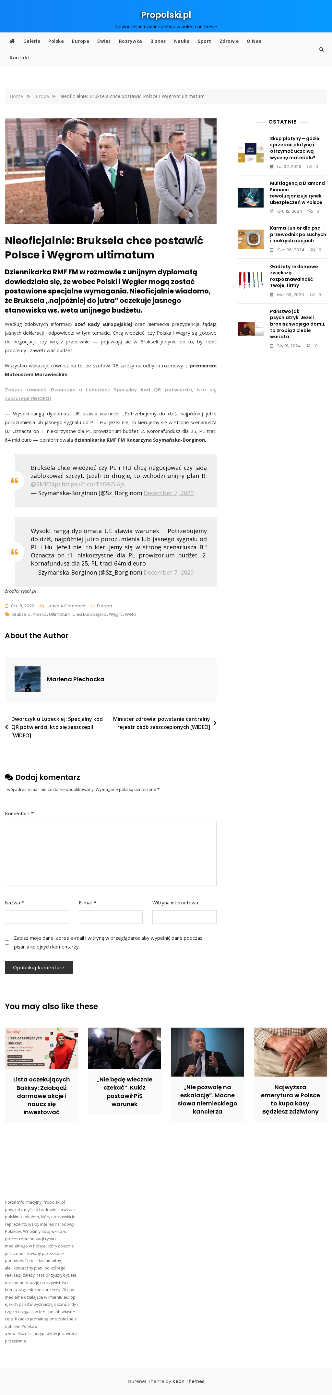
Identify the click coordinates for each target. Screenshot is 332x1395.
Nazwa (14, 902)
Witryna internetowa (175, 902)
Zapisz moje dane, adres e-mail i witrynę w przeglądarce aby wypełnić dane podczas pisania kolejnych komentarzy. (108, 942)
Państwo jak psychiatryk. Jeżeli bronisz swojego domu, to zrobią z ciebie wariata (298, 324)
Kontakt (20, 57)
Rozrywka (130, 41)
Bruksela (21, 614)
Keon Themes (188, 1381)
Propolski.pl (166, 15)
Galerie (32, 41)
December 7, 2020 (169, 493)
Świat (104, 41)
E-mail (87, 902)
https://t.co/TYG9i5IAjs (93, 484)
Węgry (116, 614)
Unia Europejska (90, 614)
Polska (56, 41)
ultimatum (59, 614)
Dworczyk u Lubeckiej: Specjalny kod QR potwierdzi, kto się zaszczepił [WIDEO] (57, 727)
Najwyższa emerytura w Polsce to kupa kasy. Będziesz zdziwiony (290, 1099)
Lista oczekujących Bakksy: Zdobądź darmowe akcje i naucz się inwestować (41, 1095)
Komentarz (19, 813)
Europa (80, 41)
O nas (254, 41)
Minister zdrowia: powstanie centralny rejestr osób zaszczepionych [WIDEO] (161, 723)
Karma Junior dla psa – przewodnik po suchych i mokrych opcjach (298, 234)
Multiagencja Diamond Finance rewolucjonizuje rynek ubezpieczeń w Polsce (297, 193)
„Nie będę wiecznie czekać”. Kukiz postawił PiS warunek (124, 1091)
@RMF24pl (45, 484)
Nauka (182, 41)
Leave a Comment (66, 606)
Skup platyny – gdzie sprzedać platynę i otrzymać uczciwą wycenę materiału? (294, 148)
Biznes (158, 41)
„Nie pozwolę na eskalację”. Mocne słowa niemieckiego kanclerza (207, 1099)
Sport (204, 41)
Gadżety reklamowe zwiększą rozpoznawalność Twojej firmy (294, 276)
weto (130, 614)
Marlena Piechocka (75, 679)
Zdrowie (229, 41)
